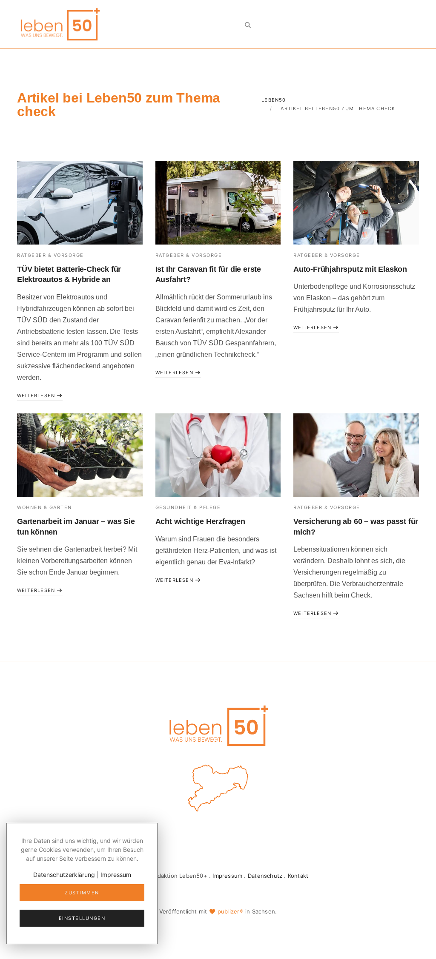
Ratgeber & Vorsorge (50, 255)
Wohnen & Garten (44, 507)
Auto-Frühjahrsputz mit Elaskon (350, 269)
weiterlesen (37, 395)
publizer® (230, 911)
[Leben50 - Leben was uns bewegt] (59, 23)
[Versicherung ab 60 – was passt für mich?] (356, 455)
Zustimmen (82, 893)
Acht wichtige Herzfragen (200, 521)
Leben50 (273, 100)
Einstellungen (82, 918)
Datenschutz (265, 875)
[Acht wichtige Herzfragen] (218, 455)
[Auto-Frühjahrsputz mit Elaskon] (356, 202)
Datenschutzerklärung (64, 874)
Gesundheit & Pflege (188, 507)
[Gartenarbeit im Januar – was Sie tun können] (80, 455)
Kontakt (298, 875)
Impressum (227, 875)
